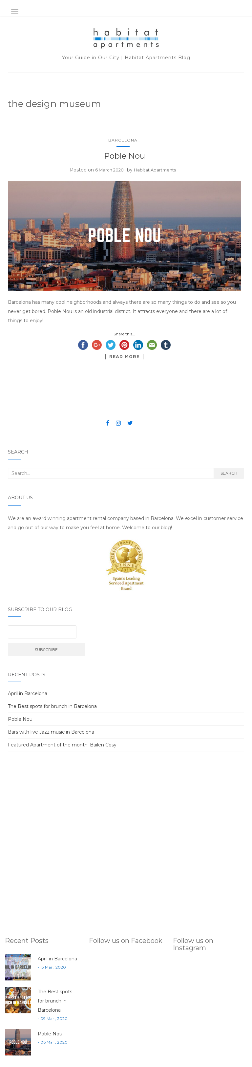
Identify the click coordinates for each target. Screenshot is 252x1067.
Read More (124, 356)
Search (228, 473)
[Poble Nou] (124, 236)
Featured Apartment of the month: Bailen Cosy (62, 745)
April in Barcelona (27, 693)
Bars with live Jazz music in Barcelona (51, 732)
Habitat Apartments (155, 169)
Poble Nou (124, 156)
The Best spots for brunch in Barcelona (52, 706)
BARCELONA (122, 140)
